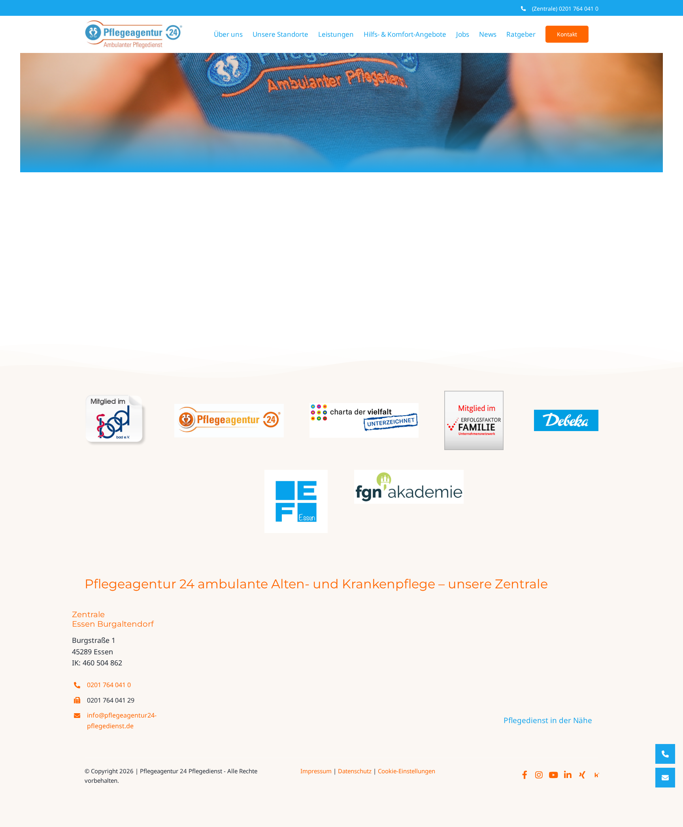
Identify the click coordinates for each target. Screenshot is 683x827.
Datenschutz (355, 771)
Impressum (316, 771)
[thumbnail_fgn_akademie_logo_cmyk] (408, 473)
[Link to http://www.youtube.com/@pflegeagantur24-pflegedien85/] (553, 775)
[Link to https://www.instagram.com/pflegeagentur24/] (538, 775)
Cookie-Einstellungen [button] (406, 771)
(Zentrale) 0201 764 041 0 (565, 8)
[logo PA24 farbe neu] (228, 407)
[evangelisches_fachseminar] (296, 473)
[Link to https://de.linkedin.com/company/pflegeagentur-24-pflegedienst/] (567, 775)
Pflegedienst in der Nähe (548, 720)
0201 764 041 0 (109, 684)
